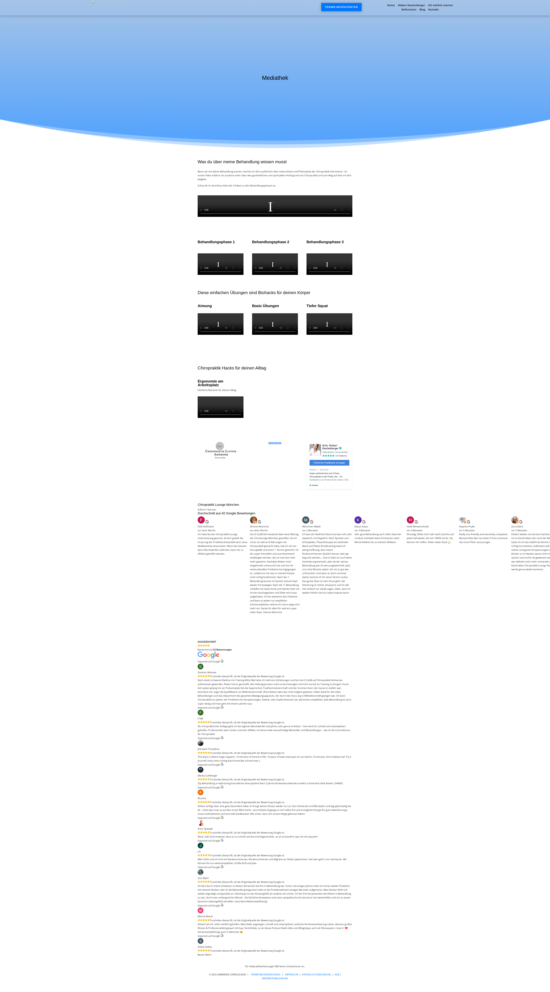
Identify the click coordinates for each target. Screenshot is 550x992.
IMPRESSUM (291, 974)
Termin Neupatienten (341, 7)
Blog (422, 9)
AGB (337, 974)
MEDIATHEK (274, 443)
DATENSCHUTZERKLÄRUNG (316, 974)
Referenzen (408, 9)
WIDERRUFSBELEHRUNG (275, 978)
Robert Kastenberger (411, 5)
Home (391, 5)
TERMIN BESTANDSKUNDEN (265, 974)
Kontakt (433, 9)
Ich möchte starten (440, 5)
